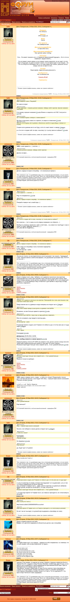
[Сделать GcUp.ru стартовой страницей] (23, 15)
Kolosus (8, 539)
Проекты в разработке (28, 22)
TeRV (8, 26)
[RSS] (28, 15)
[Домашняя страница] (22, 166)
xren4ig (8, 519)
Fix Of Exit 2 (39, 22)
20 (47, 560)
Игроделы (54, 18)
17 (48, 498)
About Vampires (21, 288)
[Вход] (21, 15)
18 (48, 519)
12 (48, 375)
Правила (61, 18)
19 (48, 539)
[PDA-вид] (26, 15)
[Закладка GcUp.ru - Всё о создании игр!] (25, 15)
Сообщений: (8, 42)
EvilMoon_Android (21, 292)
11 (48, 353)
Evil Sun (19, 291)
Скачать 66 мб (43, 77)
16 (48, 477)
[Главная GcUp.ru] (5, 15)
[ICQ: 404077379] (22, 251)
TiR (8, 240)
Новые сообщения (44, 18)
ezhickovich (8, 144)
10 (48, 297)
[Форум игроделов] (11, 15)
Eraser (8, 168)
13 (48, 398)
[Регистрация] (16, 15)
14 (48, 423)
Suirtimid (8, 275)
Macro (18, 289)
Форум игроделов (5, 22)
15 (48, 456)
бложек (19, 287)
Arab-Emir (8, 375)
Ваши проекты (16, 22)
